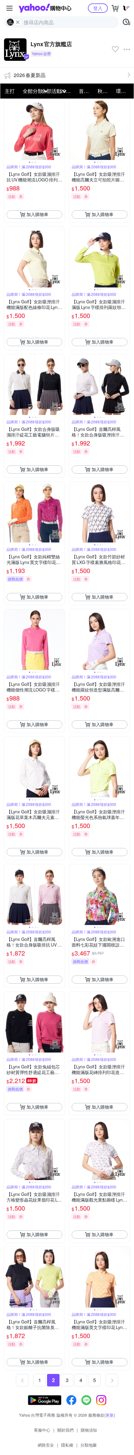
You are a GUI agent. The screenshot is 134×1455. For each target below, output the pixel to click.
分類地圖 (88, 1445)
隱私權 (67, 1445)
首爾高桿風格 (86, 90)
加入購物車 (37, 214)
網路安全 (46, 1445)
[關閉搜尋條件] (18, 22)
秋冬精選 (105, 90)
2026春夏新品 (29, 75)
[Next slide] (61, 129)
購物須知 (89, 1430)
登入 (98, 8)
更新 (110, 1415)
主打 (10, 90)
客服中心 (42, 1430)
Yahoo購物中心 (45, 8)
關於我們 (65, 1430)
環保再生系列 (123, 90)
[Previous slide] (8, 129)
